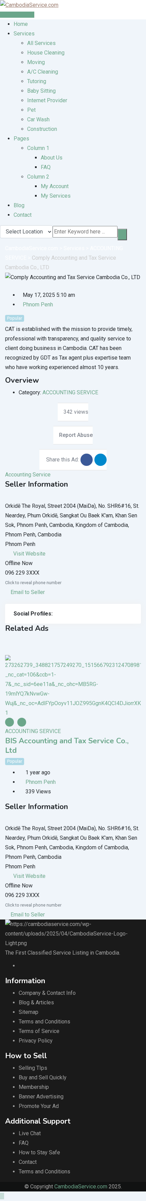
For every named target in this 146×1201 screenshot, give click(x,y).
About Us (51, 157)
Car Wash (38, 119)
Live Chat (30, 1133)
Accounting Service (28, 474)
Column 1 (38, 148)
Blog (19, 205)
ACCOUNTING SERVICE (70, 392)
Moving (36, 62)
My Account (55, 186)
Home (21, 24)
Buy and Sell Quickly (43, 1077)
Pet (31, 110)
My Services (56, 196)
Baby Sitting (41, 91)
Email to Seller (27, 592)
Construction (42, 129)
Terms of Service (39, 1031)
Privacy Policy (36, 1040)
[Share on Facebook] (86, 460)
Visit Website (29, 553)
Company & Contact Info (47, 993)
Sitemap (28, 1012)
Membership (34, 1087)
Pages (21, 138)
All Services (41, 43)
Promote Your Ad (39, 1106)
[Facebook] (56, 614)
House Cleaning (46, 52)
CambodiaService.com (80, 1186)
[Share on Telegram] (100, 460)
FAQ (46, 167)
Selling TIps (33, 1068)
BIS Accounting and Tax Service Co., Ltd (67, 746)
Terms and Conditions (44, 1021)
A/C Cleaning (42, 72)
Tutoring (36, 81)
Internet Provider (47, 100)
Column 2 (38, 176)
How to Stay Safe (39, 1152)
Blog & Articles (36, 1002)
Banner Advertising (41, 1096)
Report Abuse (76, 435)
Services (24, 33)
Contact (23, 215)
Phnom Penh (38, 304)
